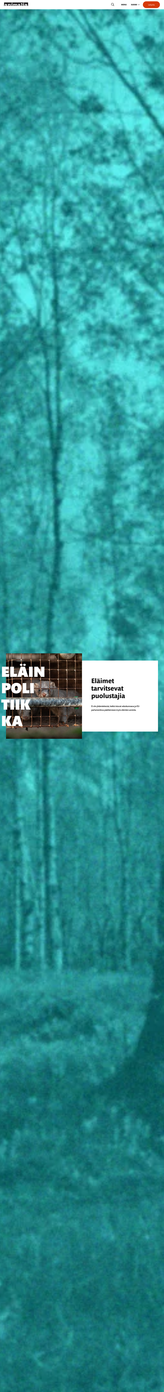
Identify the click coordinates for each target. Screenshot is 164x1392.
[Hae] (112, 4)
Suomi (134, 4)
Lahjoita (151, 4)
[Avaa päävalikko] (124, 4)
